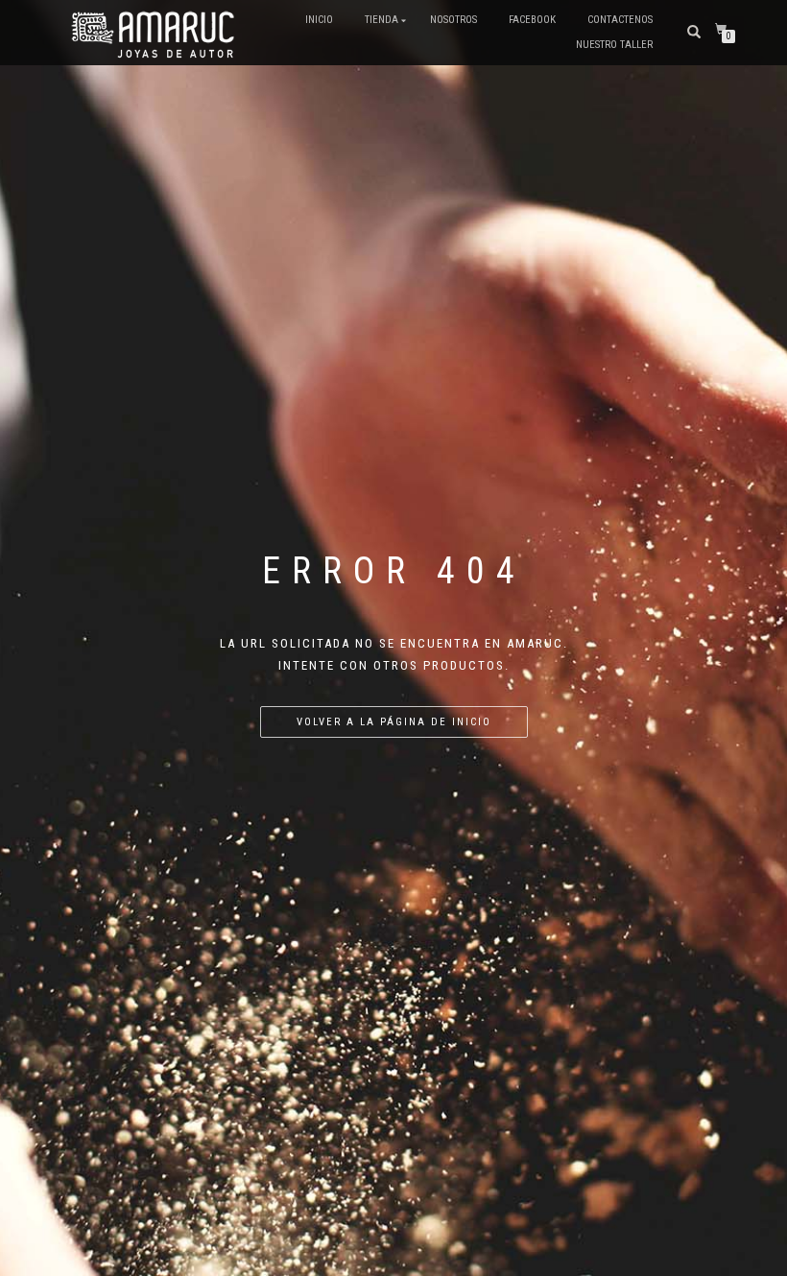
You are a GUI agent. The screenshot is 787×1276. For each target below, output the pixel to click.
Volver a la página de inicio (394, 722)
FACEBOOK (532, 19)
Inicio (319, 19)
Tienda (381, 19)
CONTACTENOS (620, 19)
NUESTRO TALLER (614, 44)
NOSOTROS (453, 19)
